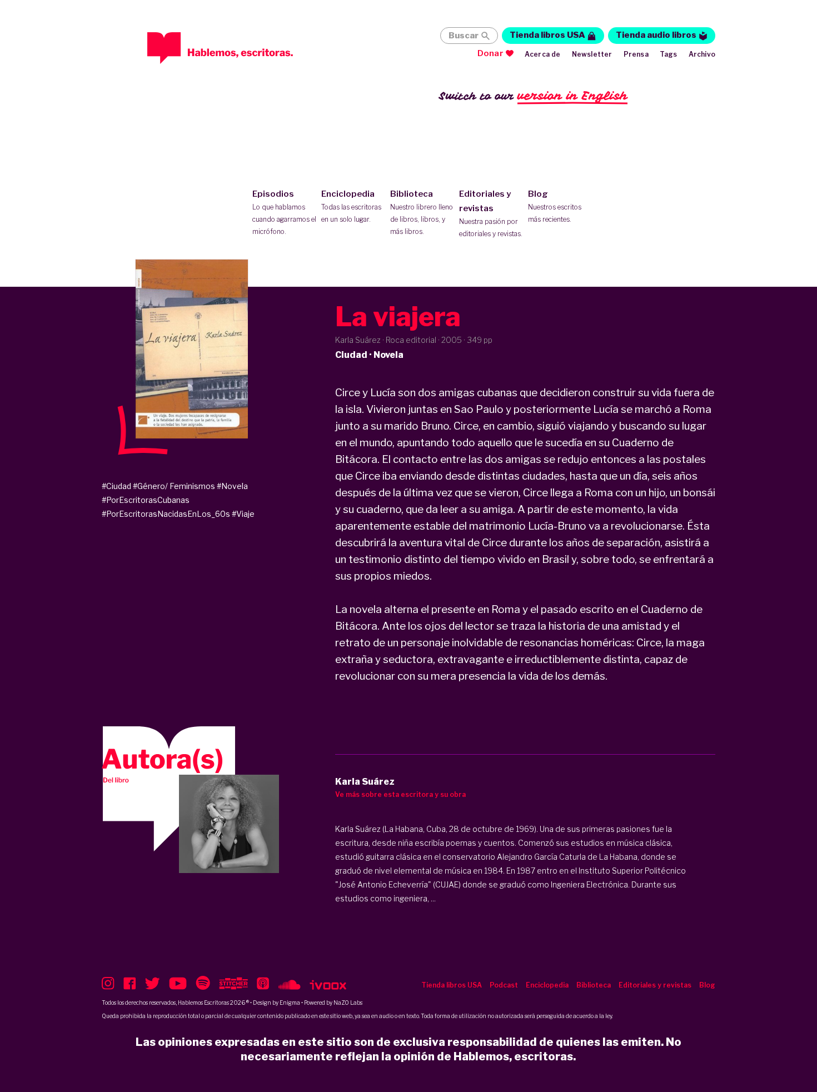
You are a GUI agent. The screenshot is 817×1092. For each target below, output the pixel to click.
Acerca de (543, 54)
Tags (668, 54)
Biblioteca (421, 212)
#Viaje (243, 513)
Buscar (464, 36)
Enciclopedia (351, 206)
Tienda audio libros (656, 35)
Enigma (290, 1002)
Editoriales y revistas (490, 213)
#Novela (232, 486)
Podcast (504, 985)
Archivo (702, 54)
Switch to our (533, 95)
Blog (554, 206)
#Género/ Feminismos (174, 486)
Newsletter (592, 54)
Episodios (284, 212)
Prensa (636, 54)
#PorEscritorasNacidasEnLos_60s (166, 513)
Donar (490, 53)
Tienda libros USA (547, 35)
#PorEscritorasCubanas (146, 500)
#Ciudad (116, 486)
